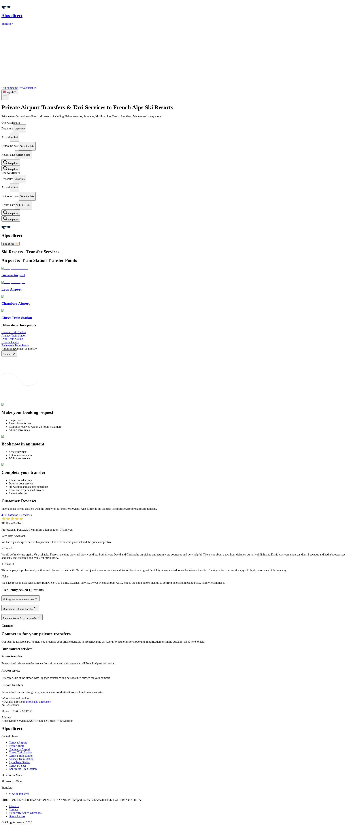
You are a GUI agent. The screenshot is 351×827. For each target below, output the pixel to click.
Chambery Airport (19, 749)
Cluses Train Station (20, 752)
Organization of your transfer (18, 609)
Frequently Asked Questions (25, 812)
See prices (13, 163)
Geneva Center (17, 765)
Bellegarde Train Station (23, 768)
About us (14, 806)
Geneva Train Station (21, 755)
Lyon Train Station (19, 762)
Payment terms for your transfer (20, 618)
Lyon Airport (16, 745)
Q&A (20, 87)
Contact (7, 354)
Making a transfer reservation (18, 599)
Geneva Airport (18, 742)
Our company (9, 87)
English (10, 92)
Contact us (30, 87)
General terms (17, 816)
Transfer (6, 23)
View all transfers (19, 793)
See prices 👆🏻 (10, 243)
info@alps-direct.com (38, 701)
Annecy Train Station (21, 759)
